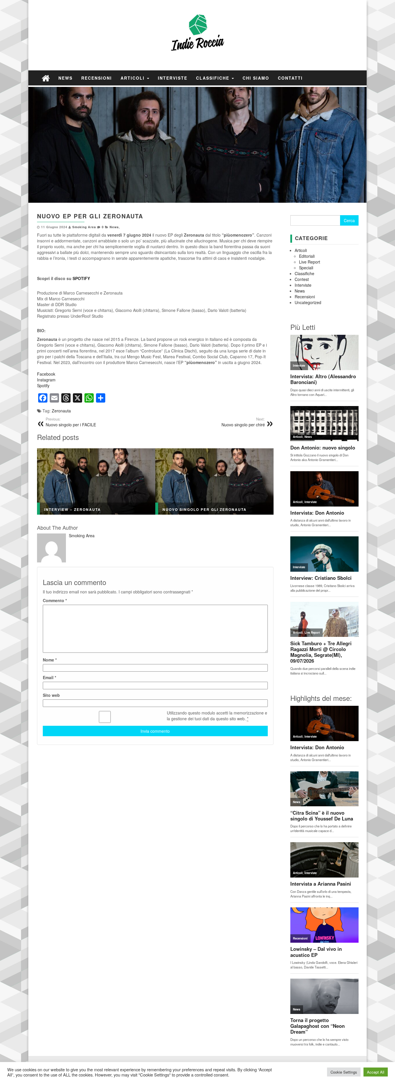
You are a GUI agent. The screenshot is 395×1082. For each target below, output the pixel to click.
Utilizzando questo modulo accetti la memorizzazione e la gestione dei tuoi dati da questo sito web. (217, 715)
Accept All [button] (375, 1072)
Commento (55, 600)
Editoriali (307, 256)
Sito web (51, 695)
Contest (302, 279)
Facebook (46, 374)
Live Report (309, 262)
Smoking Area (84, 227)
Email (49, 677)
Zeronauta (61, 411)
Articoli (133, 78)
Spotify (43, 385)
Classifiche (213, 78)
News (65, 78)
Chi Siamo (256, 78)
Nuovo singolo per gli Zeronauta (205, 509)
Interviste (172, 78)
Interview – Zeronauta (72, 509)
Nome (50, 660)
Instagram (46, 380)
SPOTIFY (81, 278)
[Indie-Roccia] (46, 78)
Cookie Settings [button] (344, 1072)
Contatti (290, 78)
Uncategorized (308, 302)
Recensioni (96, 78)
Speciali (306, 267)
